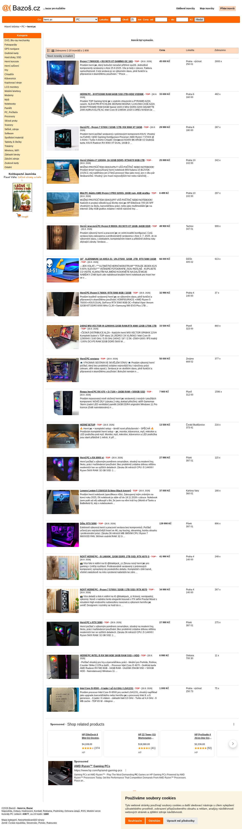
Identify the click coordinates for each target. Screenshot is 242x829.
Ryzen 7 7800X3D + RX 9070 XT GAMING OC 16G (106, 61)
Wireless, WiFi (12, 150)
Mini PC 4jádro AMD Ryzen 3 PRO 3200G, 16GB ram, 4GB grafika (115, 193)
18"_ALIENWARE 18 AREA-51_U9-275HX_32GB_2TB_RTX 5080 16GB (118, 259)
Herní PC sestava (89, 358)
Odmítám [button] (154, 820)
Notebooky (10, 104)
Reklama (47, 811)
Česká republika (17, 823)
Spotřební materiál (14, 137)
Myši (7, 99)
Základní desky (12, 154)
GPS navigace (12, 49)
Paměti (8, 108)
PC (23, 26)
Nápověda (7, 811)
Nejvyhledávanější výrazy (31, 820)
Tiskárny (9, 146)
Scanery (9, 125)
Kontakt (38, 811)
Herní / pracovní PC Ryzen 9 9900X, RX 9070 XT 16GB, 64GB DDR (115, 226)
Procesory (10, 116)
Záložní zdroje (12, 158)
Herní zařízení (12, 66)
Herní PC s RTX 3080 (91, 622)
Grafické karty (12, 53)
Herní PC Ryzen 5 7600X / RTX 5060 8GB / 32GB (105, 292)
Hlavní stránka (11, 26)
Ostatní (8, 167)
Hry (6, 70)
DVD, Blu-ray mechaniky (17, 40)
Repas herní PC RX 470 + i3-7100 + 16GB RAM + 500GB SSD (112, 391)
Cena (162, 50)
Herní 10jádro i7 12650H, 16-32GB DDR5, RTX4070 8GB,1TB (112, 160)
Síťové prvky (11, 121)
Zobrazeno (220, 50)
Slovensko (31, 823)
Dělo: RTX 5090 (88, 523)
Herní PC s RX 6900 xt (92, 457)
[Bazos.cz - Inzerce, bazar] (21, 10)
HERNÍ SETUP (87, 424)
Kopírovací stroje (13, 82)
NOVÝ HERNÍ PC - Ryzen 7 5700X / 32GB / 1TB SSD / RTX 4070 (113, 589)
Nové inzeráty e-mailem (60, 56)
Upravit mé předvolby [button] (181, 820)
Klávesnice (10, 78)
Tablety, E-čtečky (13, 142)
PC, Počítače (11, 112)
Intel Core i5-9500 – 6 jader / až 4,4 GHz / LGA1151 (106, 688)
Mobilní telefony (13, 91)
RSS (83, 811)
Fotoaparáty (11, 44)
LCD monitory (12, 87)
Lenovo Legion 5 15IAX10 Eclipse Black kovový (105, 490)
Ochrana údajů (72, 811)
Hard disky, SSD (13, 57)
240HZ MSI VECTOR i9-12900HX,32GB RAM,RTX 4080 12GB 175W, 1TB (118, 326)
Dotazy (16, 811)
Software (9, 133)
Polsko (41, 823)
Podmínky (58, 811)
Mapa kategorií (9, 820)
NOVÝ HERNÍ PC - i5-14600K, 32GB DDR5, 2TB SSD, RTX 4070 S (114, 556)
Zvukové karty (12, 163)
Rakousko (52, 823)
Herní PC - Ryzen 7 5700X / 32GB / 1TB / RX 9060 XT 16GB (111, 127)
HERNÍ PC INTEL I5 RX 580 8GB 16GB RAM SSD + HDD (109, 655)
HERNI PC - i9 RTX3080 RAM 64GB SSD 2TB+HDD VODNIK (112, 94)
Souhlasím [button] (135, 820)
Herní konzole (12, 61)
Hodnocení (27, 811)
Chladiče (9, 74)
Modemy (9, 95)
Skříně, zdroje (12, 129)
